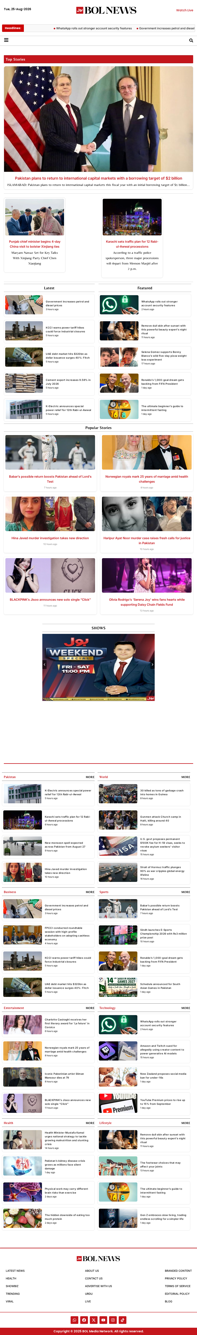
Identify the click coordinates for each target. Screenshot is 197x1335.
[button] (44, 664)
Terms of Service (177, 1286)
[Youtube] (103, 1320)
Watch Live (184, 10)
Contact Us (94, 1278)
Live (88, 1301)
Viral (10, 1301)
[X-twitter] (94, 1320)
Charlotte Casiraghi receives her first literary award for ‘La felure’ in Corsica (67, 1023)
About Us (92, 1270)
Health (11, 1278)
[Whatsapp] (74, 1320)
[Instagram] (113, 1320)
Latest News (15, 1270)
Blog (168, 1301)
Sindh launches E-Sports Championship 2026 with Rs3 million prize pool (163, 933)
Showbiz (12, 1286)
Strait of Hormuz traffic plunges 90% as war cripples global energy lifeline (162, 871)
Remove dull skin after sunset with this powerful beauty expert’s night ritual (164, 329)
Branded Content (178, 1270)
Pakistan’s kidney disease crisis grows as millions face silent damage (65, 1164)
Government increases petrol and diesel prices (146, 28)
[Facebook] (84, 1320)
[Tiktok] (122, 1320)
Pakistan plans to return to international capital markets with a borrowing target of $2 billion (98, 178)
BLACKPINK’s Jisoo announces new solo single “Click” (50, 599)
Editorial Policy (177, 1293)
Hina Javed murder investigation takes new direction (50, 538)
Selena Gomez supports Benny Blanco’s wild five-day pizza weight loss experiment (164, 355)
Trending (13, 1293)
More (90, 777)
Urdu (89, 1293)
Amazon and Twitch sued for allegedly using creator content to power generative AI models (162, 1049)
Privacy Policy (176, 1278)
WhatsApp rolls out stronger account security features (69, 28)
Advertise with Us (98, 1286)
